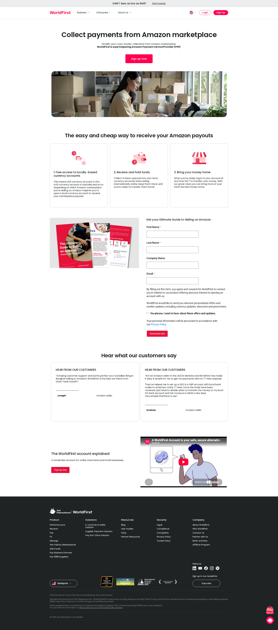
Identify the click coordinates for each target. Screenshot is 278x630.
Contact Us (198, 532)
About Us (123, 12)
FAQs (123, 532)
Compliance (163, 528)
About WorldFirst (201, 524)
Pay (51, 532)
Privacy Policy (158, 324)
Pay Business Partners (61, 552)
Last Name (153, 242)
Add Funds (55, 548)
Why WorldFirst (200, 528)
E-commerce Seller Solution (95, 526)
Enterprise (102, 12)
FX (51, 536)
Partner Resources (130, 536)
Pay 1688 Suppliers (59, 556)
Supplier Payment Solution (99, 531)
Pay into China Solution (97, 535)
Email (150, 273)
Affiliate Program (201, 544)
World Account (57, 524)
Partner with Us (200, 536)
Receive (54, 528)
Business (81, 12)
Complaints (163, 532)
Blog (123, 524)
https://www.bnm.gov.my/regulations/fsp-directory (101, 607)
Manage (54, 540)
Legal (159, 524)
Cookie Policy (163, 540)
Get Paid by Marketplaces (63, 544)
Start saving (158, 3)
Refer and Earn (200, 540)
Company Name (156, 258)
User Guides (127, 528)
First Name (153, 227)
